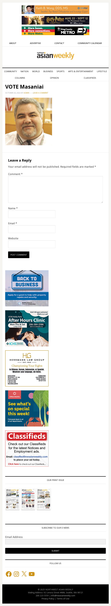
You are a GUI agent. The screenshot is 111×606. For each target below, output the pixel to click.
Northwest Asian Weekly (55, 55)
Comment (15, 174)
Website (13, 238)
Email (12, 223)
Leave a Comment (40, 93)
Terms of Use (63, 598)
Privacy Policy (47, 598)
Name (13, 208)
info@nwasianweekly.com (63, 595)
